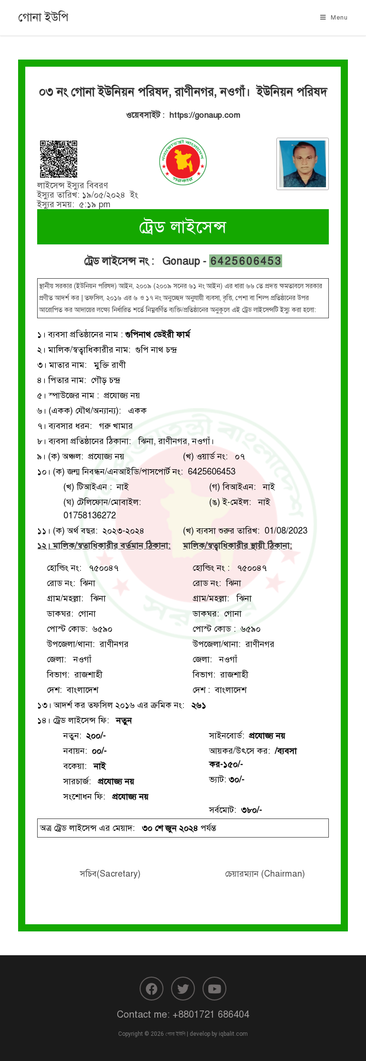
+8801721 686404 (211, 1015)
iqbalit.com (233, 1034)
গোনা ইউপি (43, 17)
